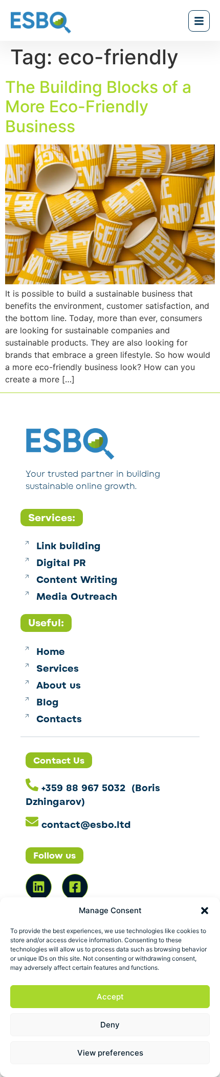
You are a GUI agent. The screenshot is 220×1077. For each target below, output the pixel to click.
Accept (110, 996)
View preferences (110, 1053)
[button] (205, 910)
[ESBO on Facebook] (75, 887)
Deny (110, 1025)
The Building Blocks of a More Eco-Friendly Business (98, 106)
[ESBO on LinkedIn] (39, 887)
